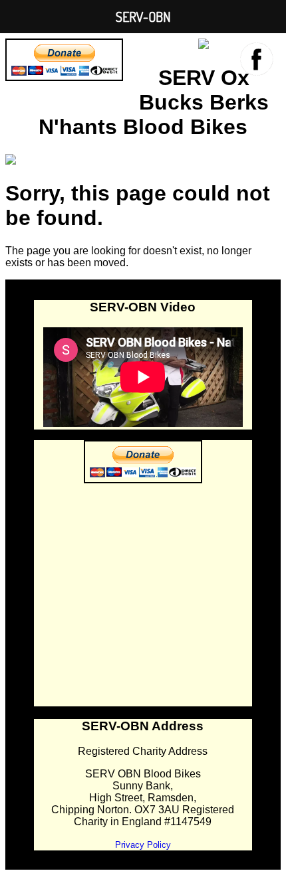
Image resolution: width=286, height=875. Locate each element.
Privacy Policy (143, 845)
